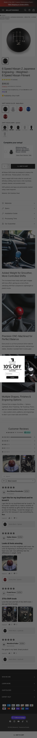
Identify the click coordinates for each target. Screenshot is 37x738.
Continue (12, 377)
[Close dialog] (35, 357)
